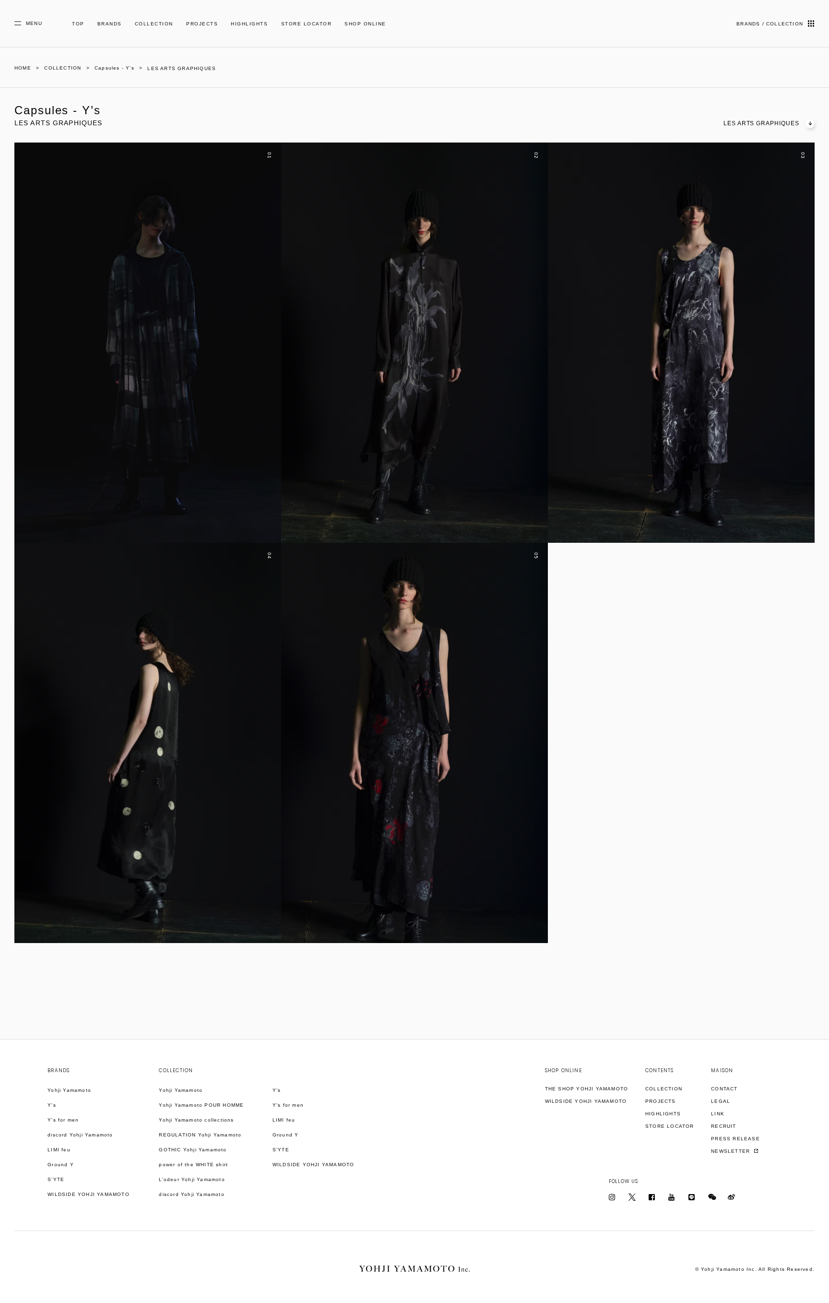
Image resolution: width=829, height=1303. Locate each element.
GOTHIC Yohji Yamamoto (192, 1149)
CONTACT (724, 1088)
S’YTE (55, 1179)
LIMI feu (59, 1149)
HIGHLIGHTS (249, 23)
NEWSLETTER (731, 1151)
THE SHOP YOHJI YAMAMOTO (586, 1088)
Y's (51, 1105)
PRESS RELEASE (735, 1138)
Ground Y (60, 1164)
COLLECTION (154, 23)
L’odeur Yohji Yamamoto (192, 1179)
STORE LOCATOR (306, 23)
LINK (717, 1113)
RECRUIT (723, 1126)
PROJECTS (202, 23)
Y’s (276, 1090)
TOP (78, 23)
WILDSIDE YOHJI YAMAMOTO (88, 1194)
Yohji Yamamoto (69, 1090)
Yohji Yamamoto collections (196, 1120)
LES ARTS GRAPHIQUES (761, 123)
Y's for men (63, 1120)
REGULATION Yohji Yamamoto (200, 1134)
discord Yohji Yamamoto (80, 1134)
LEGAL (720, 1101)
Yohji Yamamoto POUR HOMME (201, 1105)
